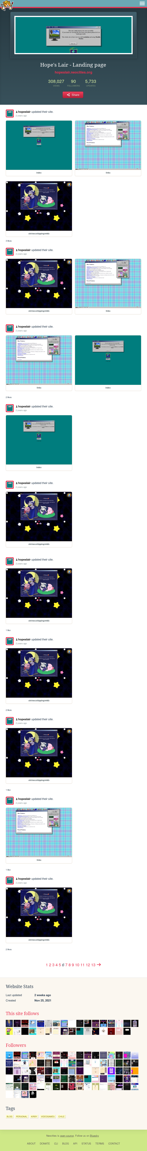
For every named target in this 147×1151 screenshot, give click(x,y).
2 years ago (21, 115)
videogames (48, 1116)
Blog (65, 1143)
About (31, 1143)
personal (21, 1116)
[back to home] (7, 5)
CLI (56, 1143)
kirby (34, 1116)
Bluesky (94, 1135)
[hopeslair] (10, 113)
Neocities (51, 1135)
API (75, 1143)
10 (77, 964)
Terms (99, 1143)
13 (93, 964)
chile (61, 1116)
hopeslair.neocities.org (73, 72)
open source (67, 1135)
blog (9, 1116)
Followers (16, 1045)
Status (86, 1143)
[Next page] (98, 964)
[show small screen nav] (142, 3)
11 (82, 964)
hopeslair (24, 112)
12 (88, 964)
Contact (114, 1143)
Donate (45, 1143)
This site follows (22, 1013)
